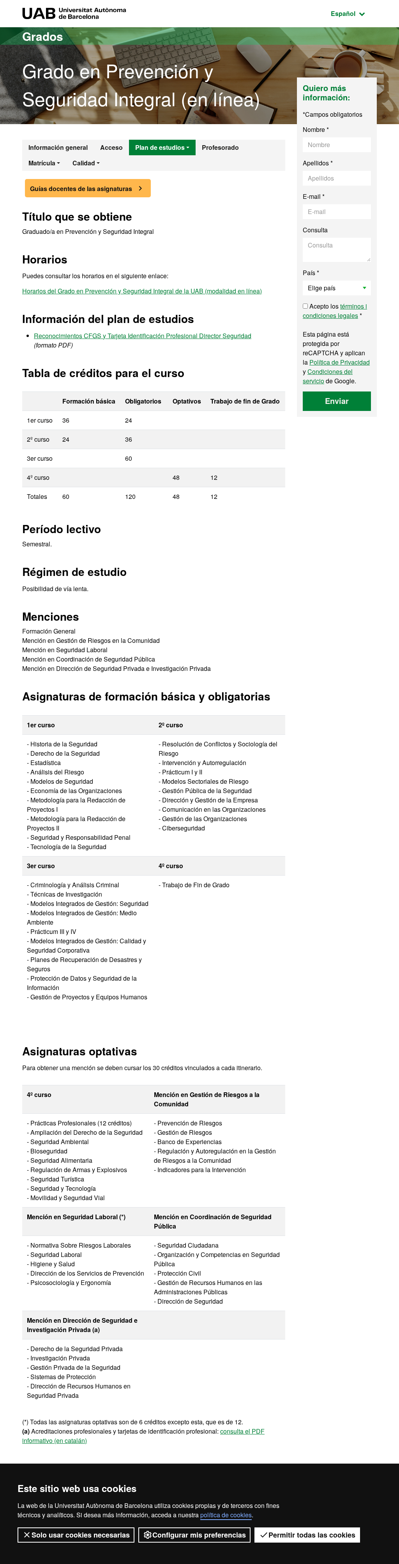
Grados (42, 36)
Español (354, 13)
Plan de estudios (160, 147)
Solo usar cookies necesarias (81, 1535)
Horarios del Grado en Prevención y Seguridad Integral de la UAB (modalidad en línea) (142, 290)
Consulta (315, 229)
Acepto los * (335, 311)
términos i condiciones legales (335, 311)
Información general (58, 147)
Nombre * (316, 129)
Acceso (111, 147)
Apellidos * (318, 162)
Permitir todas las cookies (311, 1535)
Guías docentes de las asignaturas (81, 188)
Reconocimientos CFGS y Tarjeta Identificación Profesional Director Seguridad (142, 335)
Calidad (83, 162)
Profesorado (220, 147)
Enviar (337, 400)
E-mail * (314, 196)
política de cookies (226, 1514)
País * (311, 272)
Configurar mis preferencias (199, 1535)
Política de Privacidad (339, 362)
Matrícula (41, 162)
